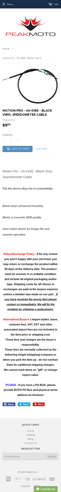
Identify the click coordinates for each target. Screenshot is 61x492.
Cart (55, 4)
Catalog (30, 434)
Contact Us (30, 443)
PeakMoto (32, 472)
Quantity (8, 134)
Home (6, 48)
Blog (30, 439)
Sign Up (52, 456)
